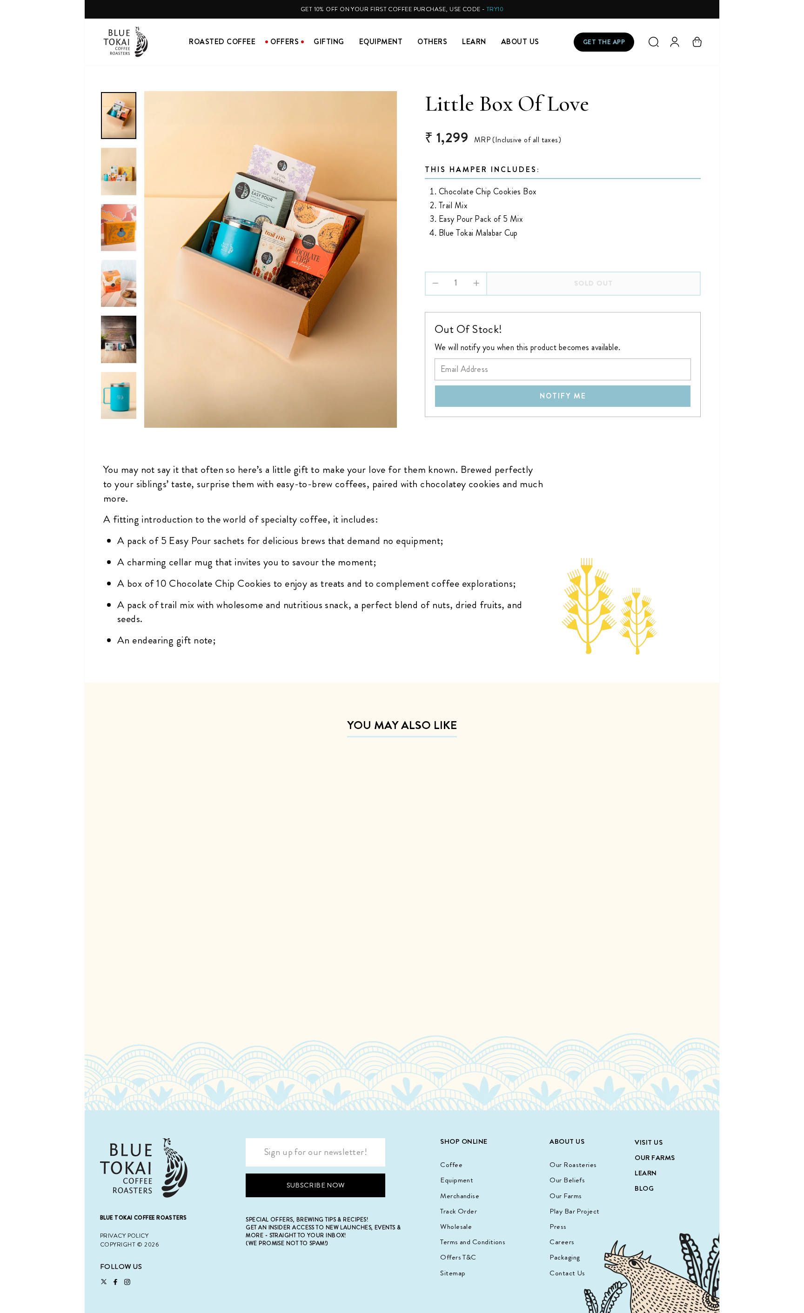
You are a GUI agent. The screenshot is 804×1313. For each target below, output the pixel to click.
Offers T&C (458, 1257)
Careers (561, 1242)
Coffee (451, 1165)
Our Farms (565, 1196)
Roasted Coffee (222, 41)
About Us (520, 41)
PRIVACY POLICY (124, 1235)
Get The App (604, 41)
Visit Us (649, 1142)
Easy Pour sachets (208, 540)
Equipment (381, 41)
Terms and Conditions (472, 1242)
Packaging (564, 1257)
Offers (284, 41)
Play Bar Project (574, 1211)
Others (432, 41)
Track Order (458, 1211)
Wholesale (456, 1226)
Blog (644, 1188)
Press (557, 1226)
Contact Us (567, 1273)
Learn (474, 41)
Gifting (329, 41)
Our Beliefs (567, 1180)
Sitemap (452, 1273)
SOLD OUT (173, 991)
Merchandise (459, 1196)
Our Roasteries (572, 1165)
